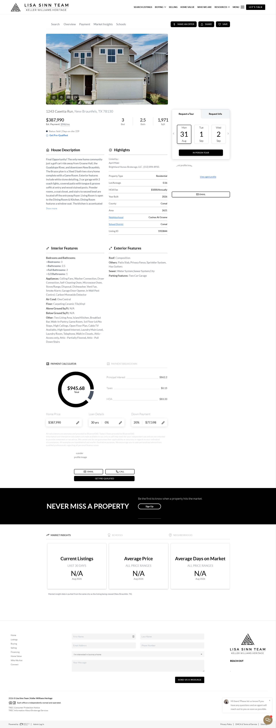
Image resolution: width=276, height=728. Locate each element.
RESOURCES (221, 7)
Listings (14, 639)
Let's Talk (255, 7)
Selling (14, 648)
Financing (15, 652)
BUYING (159, 7)
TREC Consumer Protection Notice (24, 707)
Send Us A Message (189, 680)
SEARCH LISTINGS (143, 7)
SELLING (173, 7)
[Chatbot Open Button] (268, 720)
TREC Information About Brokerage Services (28, 710)
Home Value (16, 656)
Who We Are (16, 660)
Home (13, 635)
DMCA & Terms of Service (246, 724)
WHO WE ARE (204, 7)
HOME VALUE (187, 7)
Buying (14, 644)
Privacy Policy (226, 724)
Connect (14, 664)
